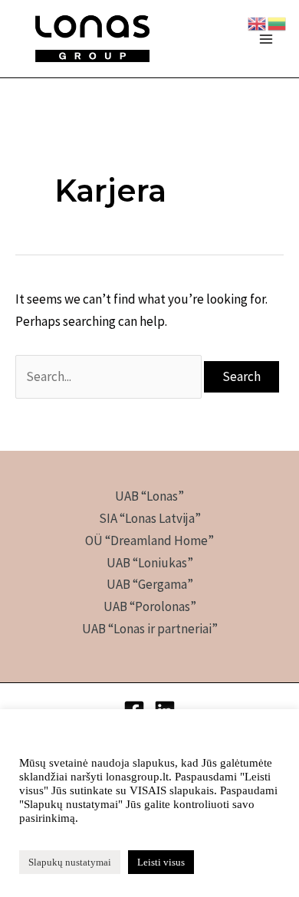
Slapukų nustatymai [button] (69, 862)
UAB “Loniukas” (150, 562)
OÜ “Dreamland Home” (149, 540)
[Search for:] (109, 376)
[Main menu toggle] (266, 39)
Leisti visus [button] (161, 862)
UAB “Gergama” (150, 584)
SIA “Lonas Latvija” (150, 518)
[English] (258, 22)
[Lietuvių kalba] (278, 22)
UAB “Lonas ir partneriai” (150, 628)
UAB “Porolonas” (150, 606)
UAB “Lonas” (149, 496)
